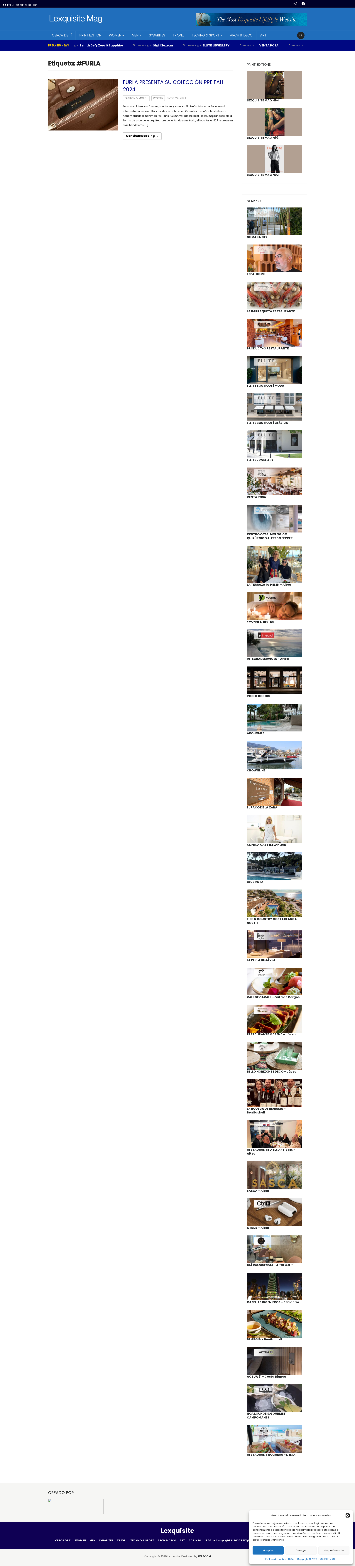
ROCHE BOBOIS (258, 696)
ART (263, 35)
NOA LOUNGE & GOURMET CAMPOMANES (266, 1415)
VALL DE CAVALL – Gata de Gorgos (273, 997)
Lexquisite (177, 1530)
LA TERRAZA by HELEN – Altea (269, 584)
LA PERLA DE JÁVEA (261, 960)
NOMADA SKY (257, 237)
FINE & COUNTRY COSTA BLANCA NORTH (272, 921)
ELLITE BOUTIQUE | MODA (265, 385)
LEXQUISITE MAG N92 (263, 175)
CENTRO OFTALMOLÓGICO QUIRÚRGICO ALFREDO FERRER (270, 536)
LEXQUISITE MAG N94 (263, 100)
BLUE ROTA (255, 882)
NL (13, 5)
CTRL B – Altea (258, 1228)
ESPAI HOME (256, 274)
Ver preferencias (334, 1550)
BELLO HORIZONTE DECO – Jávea (272, 1071)
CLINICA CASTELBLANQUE (266, 845)
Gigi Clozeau (126, 45)
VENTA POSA (231, 45)
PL (26, 5)
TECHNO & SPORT (205, 35)
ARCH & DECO (241, 35)
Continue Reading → (142, 136)
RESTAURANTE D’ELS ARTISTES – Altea (271, 1152)
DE (22, 5)
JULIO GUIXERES (283, 45)
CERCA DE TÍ (62, 35)
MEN (135, 35)
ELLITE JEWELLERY (179, 45)
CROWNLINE (256, 770)
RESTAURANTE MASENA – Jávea (271, 1034)
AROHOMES (255, 733)
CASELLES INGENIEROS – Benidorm (273, 1302)
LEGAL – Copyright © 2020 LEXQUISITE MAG (311, 1559)
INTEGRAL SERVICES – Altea (268, 659)
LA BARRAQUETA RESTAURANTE (271, 311)
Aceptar (268, 1550)
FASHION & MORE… (136, 98)
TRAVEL (178, 35)
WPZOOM (204, 1556)
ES (4, 5)
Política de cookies (275, 1559)
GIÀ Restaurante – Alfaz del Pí (270, 1265)
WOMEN (115, 35)
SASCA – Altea (258, 1191)
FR (17, 5)
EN (9, 5)
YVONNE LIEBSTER (260, 621)
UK (35, 5)
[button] (347, 1515)
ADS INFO (195, 1540)
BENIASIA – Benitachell (264, 1339)
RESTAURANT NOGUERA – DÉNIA (271, 1455)
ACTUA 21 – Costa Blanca (266, 1376)
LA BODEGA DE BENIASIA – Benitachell (266, 1111)
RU (30, 5)
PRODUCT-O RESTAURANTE (268, 348)
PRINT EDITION (90, 35)
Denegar (301, 1550)
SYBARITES (157, 35)
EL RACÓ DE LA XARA (262, 807)
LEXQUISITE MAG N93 (263, 137)
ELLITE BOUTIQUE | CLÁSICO (267, 423)
